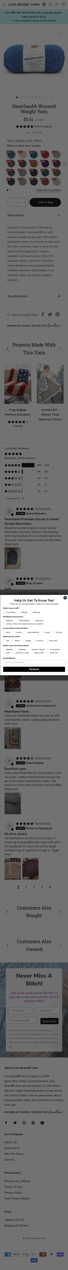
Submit (34, 669)
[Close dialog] (65, 598)
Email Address (9, 658)
